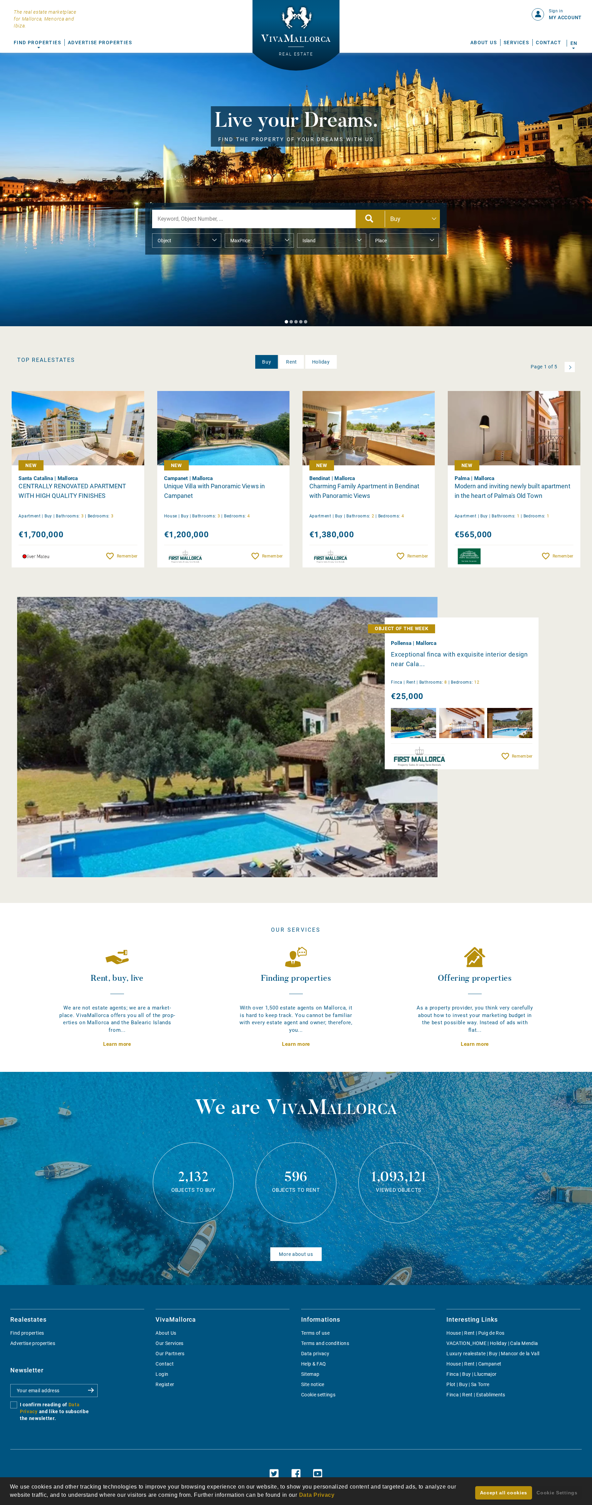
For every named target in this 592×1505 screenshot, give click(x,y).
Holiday (321, 362)
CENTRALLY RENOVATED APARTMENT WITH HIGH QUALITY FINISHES (72, 490)
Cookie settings (318, 1394)
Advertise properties (32, 1343)
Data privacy (315, 1353)
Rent (291, 362)
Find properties (27, 1333)
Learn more (117, 1044)
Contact (548, 42)
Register (165, 1384)
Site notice (312, 1384)
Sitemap (310, 1374)
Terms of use (315, 1333)
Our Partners (170, 1353)
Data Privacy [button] (317, 1495)
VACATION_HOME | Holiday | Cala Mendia (492, 1343)
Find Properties (37, 42)
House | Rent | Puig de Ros (475, 1333)
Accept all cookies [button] (504, 1492)
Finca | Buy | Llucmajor (471, 1374)
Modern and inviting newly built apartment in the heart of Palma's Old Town (512, 490)
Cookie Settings (557, 1492)
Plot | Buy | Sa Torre (467, 1384)
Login (162, 1374)
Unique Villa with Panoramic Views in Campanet (214, 490)
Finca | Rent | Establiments (475, 1394)
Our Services (169, 1343)
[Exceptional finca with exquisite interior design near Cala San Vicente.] (227, 737)
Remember (127, 556)
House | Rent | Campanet (473, 1364)
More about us (296, 1254)
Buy (266, 362)
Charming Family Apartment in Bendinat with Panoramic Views (364, 490)
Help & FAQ (313, 1364)
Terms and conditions (325, 1343)
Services (516, 42)
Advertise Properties (100, 42)
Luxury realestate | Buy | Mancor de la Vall (492, 1353)
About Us (483, 42)
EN (573, 43)
